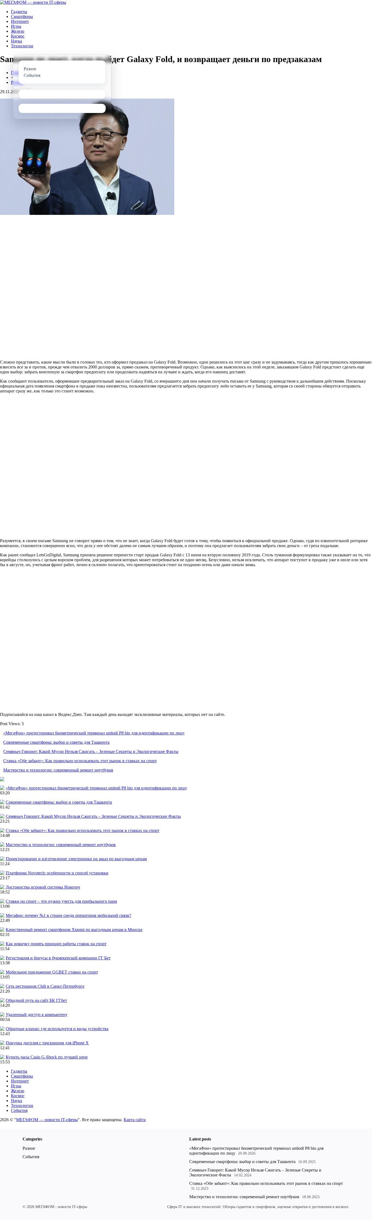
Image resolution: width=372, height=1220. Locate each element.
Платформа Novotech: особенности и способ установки (57, 873)
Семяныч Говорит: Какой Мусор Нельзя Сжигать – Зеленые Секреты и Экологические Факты (90, 751)
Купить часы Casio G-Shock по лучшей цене (47, 1057)
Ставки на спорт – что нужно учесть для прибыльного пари (61, 901)
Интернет (20, 21)
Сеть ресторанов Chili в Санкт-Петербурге (45, 986)
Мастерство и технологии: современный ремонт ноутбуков (58, 770)
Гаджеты (19, 11)
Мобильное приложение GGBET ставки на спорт (52, 972)
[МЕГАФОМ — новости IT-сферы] (33, 2)
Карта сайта (135, 1119)
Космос (18, 36)
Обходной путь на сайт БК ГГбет (36, 1000)
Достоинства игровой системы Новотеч (43, 887)
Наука (16, 41)
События (19, 1110)
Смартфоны (22, 16)
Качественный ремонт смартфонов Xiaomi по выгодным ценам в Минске (74, 929)
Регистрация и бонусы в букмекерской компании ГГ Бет (58, 958)
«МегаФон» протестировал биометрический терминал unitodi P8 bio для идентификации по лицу (94, 733)
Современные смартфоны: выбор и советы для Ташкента (56, 742)
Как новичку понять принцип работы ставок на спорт (56, 943)
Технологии (22, 46)
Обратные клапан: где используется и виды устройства (57, 1028)
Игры (16, 26)
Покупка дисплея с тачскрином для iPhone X (47, 1043)
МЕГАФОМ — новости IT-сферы (47, 1119)
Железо (17, 31)
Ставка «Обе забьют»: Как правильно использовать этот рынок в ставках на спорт (80, 760)
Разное (29, 1148)
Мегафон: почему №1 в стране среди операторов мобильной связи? (68, 915)
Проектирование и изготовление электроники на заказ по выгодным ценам (76, 858)
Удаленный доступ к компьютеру (37, 1014)
